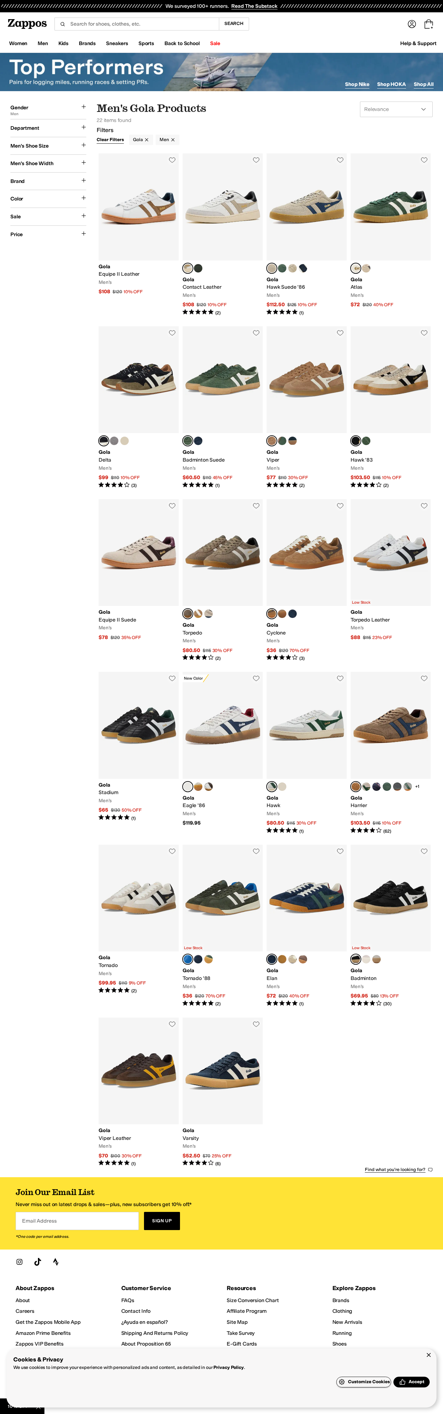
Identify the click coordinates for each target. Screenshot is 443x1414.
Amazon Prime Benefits (43, 1333)
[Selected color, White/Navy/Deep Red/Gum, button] (188, 786)
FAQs (127, 1300)
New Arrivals (347, 1322)
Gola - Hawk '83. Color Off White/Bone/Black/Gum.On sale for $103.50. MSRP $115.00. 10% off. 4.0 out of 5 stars (391, 407)
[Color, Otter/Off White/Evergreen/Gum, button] (282, 441)
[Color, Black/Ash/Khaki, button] (114, 441)
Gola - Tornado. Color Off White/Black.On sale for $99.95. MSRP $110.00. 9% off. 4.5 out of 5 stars (139, 926)
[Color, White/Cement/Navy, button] (282, 786)
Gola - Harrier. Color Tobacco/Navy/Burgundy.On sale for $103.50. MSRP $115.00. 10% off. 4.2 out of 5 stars (391, 753)
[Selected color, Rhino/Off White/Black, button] (188, 614)
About (23, 1300)
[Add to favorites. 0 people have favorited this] (172, 160)
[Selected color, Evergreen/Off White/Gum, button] (188, 441)
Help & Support (418, 43)
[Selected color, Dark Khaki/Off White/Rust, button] (188, 959)
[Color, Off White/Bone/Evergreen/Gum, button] (366, 441)
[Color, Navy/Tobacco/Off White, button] (124, 441)
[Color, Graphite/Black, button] (397, 786)
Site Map (237, 1322)
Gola (138, 139)
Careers (25, 1311)
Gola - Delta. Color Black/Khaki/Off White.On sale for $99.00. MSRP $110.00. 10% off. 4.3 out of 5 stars (139, 407)
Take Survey (241, 1333)
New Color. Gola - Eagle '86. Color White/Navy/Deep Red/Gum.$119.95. (223, 753)
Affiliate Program (247, 1311)
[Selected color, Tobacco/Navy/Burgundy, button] (356, 786)
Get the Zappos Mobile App (48, 1322)
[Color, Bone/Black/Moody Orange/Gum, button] (366, 268)
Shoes (339, 1344)
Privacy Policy (228, 1367)
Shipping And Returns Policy (154, 1333)
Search (234, 23)
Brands (340, 1300)
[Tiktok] (37, 1262)
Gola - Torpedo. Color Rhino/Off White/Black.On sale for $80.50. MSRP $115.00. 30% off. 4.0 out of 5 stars (223, 580)
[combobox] (136, 24)
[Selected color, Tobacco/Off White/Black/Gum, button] (272, 441)
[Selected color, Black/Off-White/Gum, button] (356, 959)
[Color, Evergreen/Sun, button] (387, 786)
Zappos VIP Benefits (40, 1344)
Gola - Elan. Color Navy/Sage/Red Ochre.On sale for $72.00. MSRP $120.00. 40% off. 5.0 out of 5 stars (307, 926)
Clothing (342, 1311)
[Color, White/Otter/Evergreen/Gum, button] (208, 786)
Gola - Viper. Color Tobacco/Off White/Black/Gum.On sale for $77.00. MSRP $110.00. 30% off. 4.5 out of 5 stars (307, 407)
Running (342, 1333)
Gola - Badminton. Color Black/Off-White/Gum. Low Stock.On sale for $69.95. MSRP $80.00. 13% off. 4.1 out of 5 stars (391, 926)
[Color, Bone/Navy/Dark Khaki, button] (208, 614)
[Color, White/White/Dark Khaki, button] (198, 268)
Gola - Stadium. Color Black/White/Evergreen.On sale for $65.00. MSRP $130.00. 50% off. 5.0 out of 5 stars (139, 753)
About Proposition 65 (146, 1344)
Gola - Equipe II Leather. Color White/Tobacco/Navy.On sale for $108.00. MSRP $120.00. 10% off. (139, 234)
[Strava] (56, 1262)
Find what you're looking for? (395, 1169)
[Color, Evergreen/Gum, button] (282, 268)
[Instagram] (19, 1262)
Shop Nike (357, 84)
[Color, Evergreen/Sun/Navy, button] (208, 959)
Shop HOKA (391, 84)
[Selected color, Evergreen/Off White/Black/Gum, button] (356, 268)
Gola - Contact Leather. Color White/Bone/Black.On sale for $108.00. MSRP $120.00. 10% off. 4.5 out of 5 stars (223, 234)
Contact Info (135, 1311)
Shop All (424, 84)
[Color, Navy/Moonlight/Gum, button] (292, 614)
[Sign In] (412, 24)
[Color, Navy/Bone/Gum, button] (292, 441)
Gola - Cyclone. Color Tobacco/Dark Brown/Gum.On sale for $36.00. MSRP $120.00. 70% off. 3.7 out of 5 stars (307, 580)
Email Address (39, 1221)
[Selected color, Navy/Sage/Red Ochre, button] (272, 959)
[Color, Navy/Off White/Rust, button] (198, 959)
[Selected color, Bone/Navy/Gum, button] (272, 268)
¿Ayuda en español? (144, 1322)
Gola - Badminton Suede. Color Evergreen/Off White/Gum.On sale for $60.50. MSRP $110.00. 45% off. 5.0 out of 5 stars (223, 407)
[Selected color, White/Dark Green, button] (272, 786)
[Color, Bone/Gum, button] (292, 268)
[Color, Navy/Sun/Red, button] (376, 786)
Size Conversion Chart (253, 1300)
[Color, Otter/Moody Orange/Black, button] (303, 959)
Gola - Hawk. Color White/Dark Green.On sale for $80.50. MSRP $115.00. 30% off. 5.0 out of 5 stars (307, 753)
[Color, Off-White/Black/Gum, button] (376, 959)
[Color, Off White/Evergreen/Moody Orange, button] (366, 786)
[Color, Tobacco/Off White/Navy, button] (198, 614)
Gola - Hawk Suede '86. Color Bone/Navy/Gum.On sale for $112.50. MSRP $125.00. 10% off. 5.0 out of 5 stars (307, 234)
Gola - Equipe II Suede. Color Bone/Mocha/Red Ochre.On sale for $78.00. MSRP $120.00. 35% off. (139, 580)
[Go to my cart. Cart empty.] (428, 24)
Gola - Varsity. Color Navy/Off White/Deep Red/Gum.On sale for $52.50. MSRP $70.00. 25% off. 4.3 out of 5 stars (223, 1092)
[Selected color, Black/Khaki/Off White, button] (104, 441)
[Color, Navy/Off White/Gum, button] (303, 268)
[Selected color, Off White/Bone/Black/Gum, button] (356, 441)
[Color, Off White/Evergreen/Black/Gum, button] (198, 786)
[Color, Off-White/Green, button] (366, 959)
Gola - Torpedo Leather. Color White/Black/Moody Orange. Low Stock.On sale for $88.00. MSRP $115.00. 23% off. (391, 580)
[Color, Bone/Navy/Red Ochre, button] (292, 959)
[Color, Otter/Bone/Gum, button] (282, 614)
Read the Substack (254, 6)
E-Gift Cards (242, 1344)
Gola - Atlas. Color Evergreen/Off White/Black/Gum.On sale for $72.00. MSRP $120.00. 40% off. (391, 234)
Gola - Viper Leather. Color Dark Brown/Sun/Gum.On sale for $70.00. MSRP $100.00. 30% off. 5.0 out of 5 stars (139, 1092)
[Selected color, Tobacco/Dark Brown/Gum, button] (272, 614)
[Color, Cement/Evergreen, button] (407, 786)
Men (164, 139)
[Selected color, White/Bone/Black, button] (188, 268)
